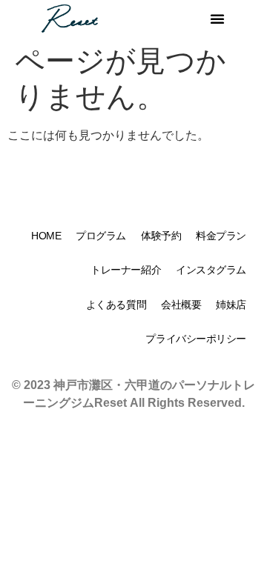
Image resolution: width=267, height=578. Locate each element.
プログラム (101, 236)
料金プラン (221, 236)
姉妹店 (231, 304)
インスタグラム (211, 270)
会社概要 (181, 304)
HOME (46, 236)
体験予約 (161, 236)
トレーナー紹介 (125, 270)
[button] (217, 18)
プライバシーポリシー (195, 339)
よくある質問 (116, 304)
